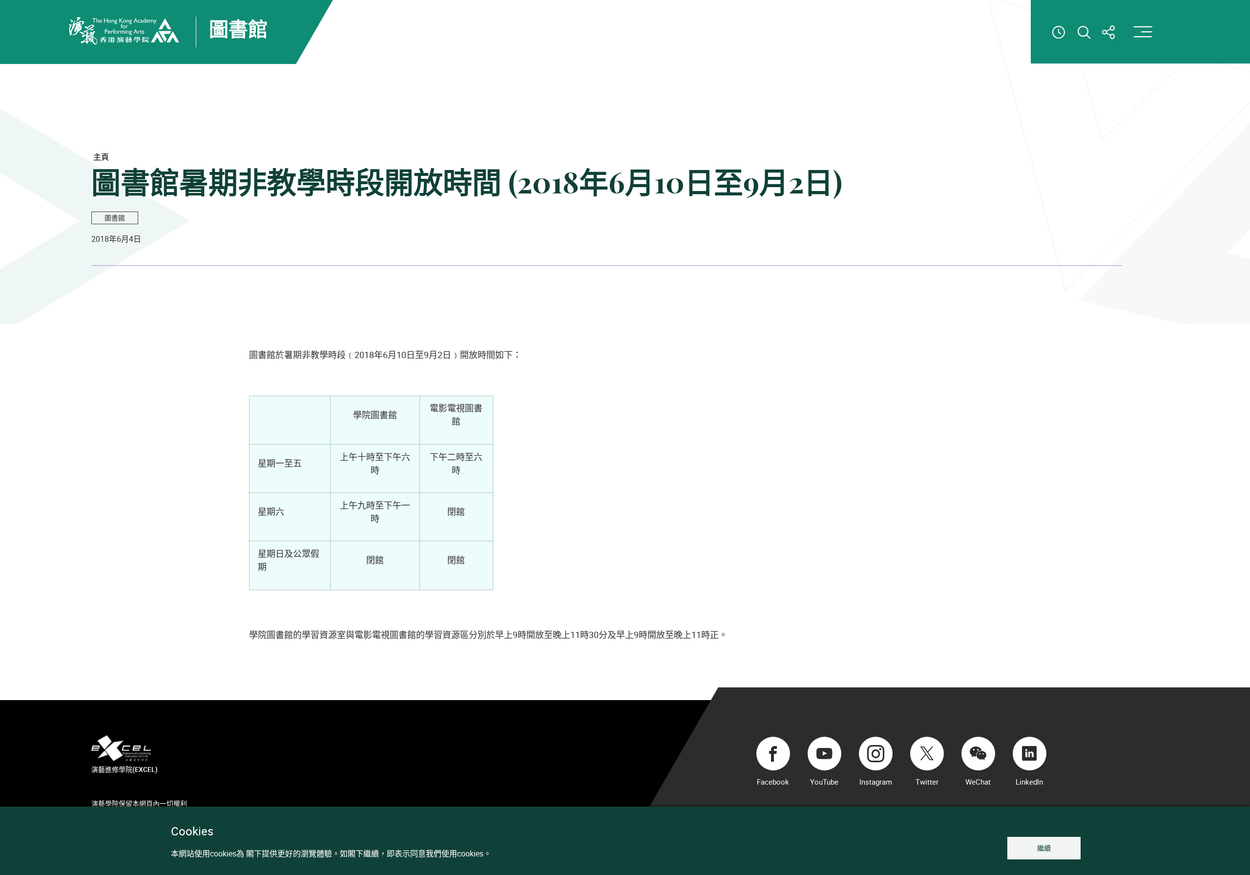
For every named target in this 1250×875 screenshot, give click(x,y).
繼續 (1044, 848)
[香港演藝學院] (124, 31)
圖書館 (114, 217)
